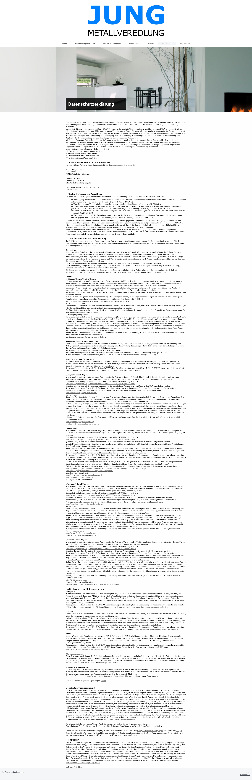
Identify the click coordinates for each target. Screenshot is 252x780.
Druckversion (10, 772)
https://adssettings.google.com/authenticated (84, 475)
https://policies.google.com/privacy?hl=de (83, 763)
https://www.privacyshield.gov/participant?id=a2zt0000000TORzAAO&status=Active (101, 549)
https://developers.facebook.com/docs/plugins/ (85, 504)
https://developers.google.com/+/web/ (81, 393)
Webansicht (245, 775)
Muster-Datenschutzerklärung (78, 584)
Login (247, 772)
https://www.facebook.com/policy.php (81, 533)
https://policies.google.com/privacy (80, 422)
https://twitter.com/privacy (76, 580)
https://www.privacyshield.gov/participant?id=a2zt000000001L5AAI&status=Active (100, 384)
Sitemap (20, 772)
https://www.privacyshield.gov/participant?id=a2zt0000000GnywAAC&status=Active (101, 495)
